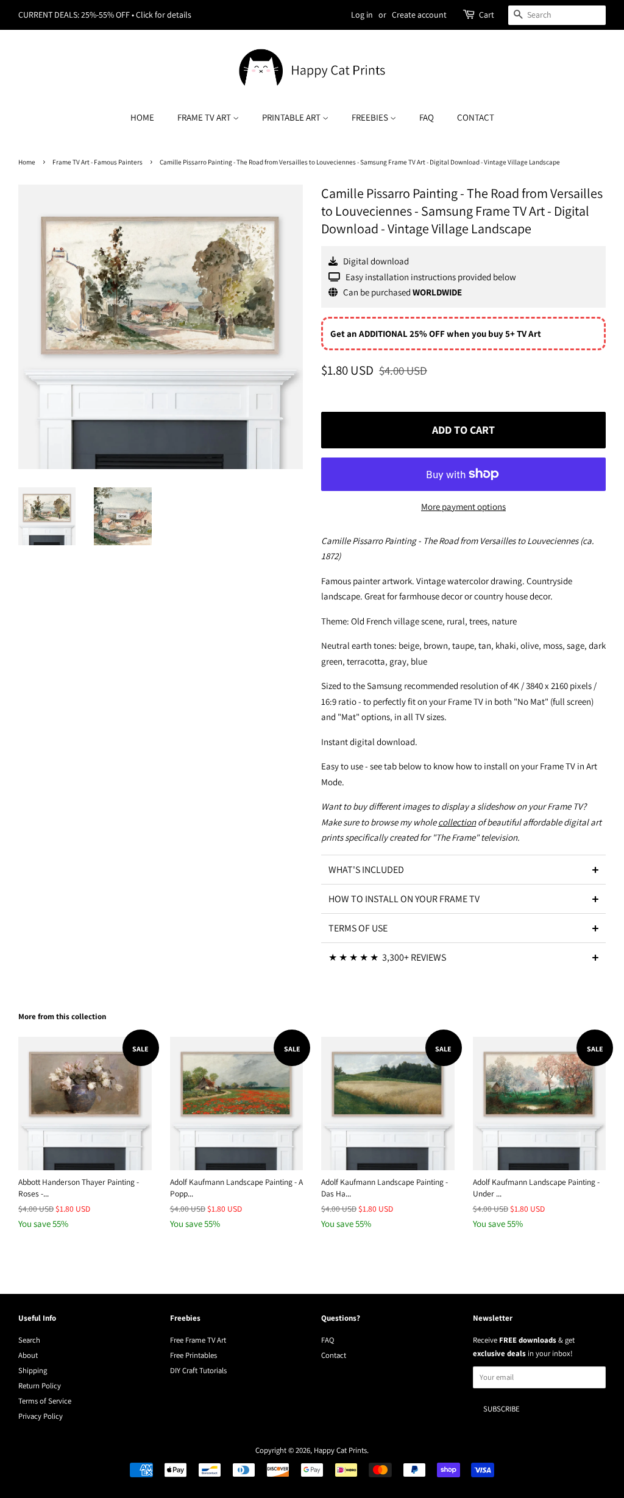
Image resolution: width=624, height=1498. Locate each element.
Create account (419, 14)
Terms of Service (44, 1401)
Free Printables (193, 1355)
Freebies (371, 117)
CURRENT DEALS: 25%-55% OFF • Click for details (104, 14)
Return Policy (39, 1385)
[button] (463, 869)
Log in (362, 14)
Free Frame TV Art (198, 1340)
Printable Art (292, 117)
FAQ (426, 117)
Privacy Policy (40, 1416)
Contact (475, 117)
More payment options (463, 506)
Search (29, 1340)
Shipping (32, 1370)
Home (142, 117)
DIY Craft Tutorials (198, 1370)
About (28, 1355)
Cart (486, 14)
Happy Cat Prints (340, 1450)
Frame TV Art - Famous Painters (97, 162)
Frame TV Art (205, 117)
